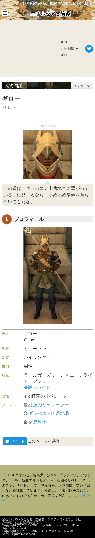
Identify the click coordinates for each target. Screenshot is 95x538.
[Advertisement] (31, 48)
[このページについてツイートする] (89, 49)
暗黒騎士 (37, 422)
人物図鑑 (67, 48)
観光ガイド (39, 387)
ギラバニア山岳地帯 (48, 413)
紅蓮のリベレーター (48, 404)
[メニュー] (5, 13)
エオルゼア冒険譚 (50, 12)
